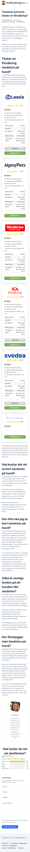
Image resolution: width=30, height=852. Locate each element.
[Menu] (27, 3)
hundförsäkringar (20, 82)
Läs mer (15, 148)
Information (5, 22)
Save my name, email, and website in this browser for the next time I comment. (15, 821)
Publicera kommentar (10, 827)
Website (5, 797)
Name (5, 787)
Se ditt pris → (15, 153)
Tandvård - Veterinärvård (17, 22)
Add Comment (7, 803)
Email (5, 792)
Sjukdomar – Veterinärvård (19, 843)
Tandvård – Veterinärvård (9, 845)
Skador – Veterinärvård (9, 848)
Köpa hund (21, 848)
